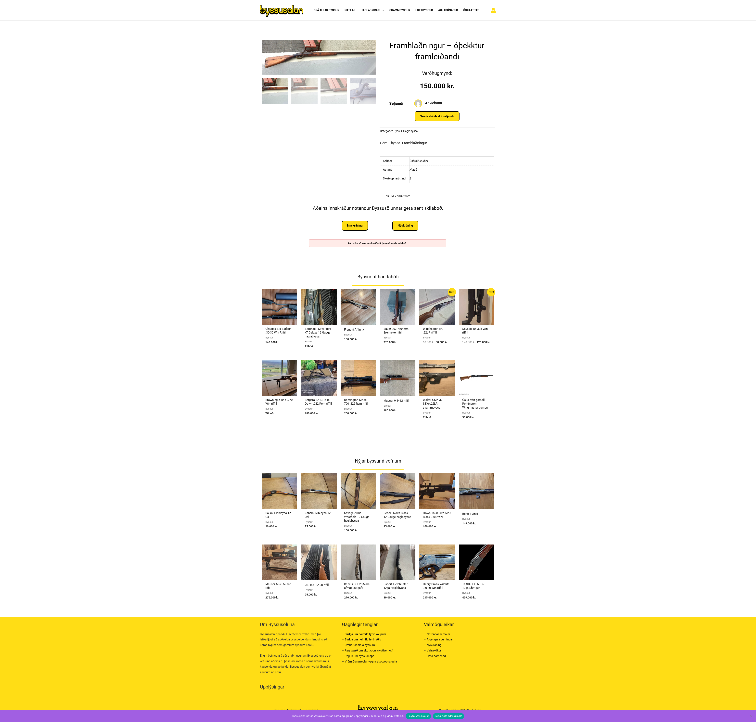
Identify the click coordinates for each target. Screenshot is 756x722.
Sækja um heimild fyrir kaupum (365, 634)
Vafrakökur (434, 650)
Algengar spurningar (440, 639)
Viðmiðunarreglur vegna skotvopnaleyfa (371, 661)
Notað (413, 169)
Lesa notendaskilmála (448, 715)
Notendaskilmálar (438, 634)
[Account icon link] (493, 10)
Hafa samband (436, 656)
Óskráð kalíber (419, 161)
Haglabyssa (410, 131)
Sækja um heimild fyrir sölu (363, 639)
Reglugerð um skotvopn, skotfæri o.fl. (369, 650)
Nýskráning (434, 645)
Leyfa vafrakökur (418, 715)
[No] (751, 716)
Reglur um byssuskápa (359, 656)
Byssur (398, 131)
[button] (382, 10)
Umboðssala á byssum (360, 645)
